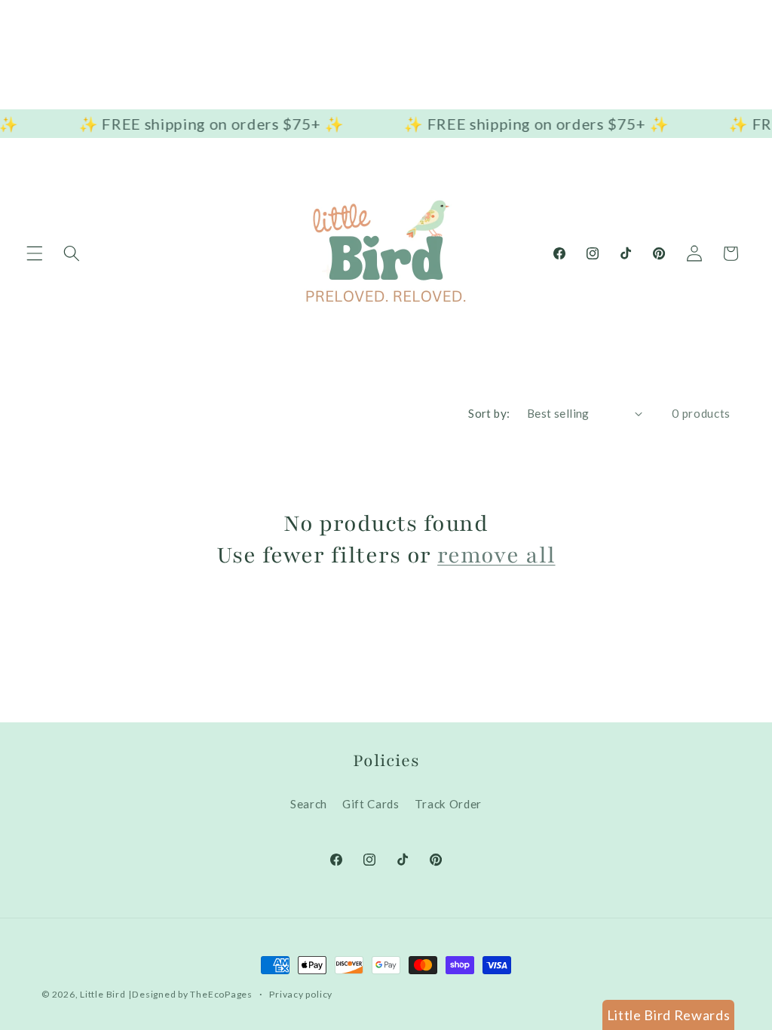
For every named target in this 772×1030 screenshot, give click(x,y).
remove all (496, 555)
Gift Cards (371, 804)
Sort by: (489, 413)
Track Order (448, 804)
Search (308, 804)
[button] (35, 253)
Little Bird (102, 994)
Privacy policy (300, 994)
